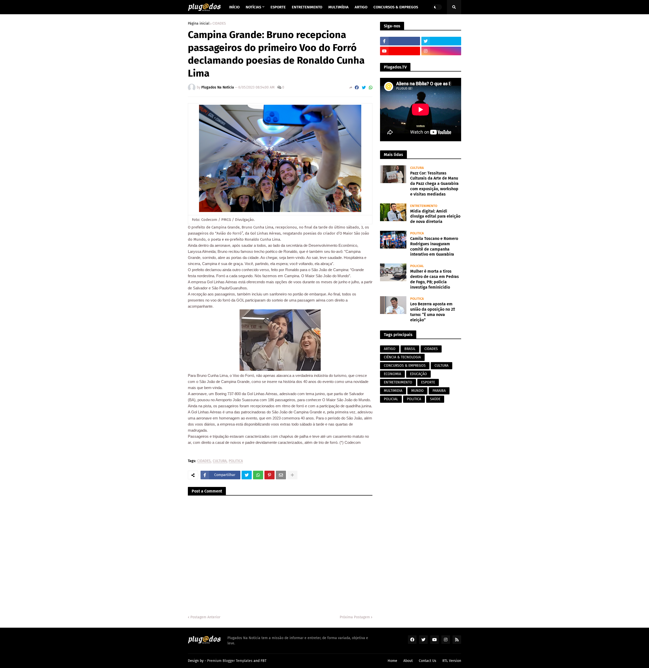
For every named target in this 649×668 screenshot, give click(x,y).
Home (392, 661)
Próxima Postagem (355, 617)
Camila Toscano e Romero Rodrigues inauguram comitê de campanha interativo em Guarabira (434, 246)
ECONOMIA (392, 374)
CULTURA (220, 461)
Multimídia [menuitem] (338, 7)
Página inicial (198, 23)
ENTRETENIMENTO (398, 382)
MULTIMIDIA (393, 391)
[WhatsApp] (370, 88)
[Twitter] (364, 88)
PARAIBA (439, 391)
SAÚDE (435, 399)
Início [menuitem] (234, 7)
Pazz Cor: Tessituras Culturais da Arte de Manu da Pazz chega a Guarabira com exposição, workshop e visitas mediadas (434, 184)
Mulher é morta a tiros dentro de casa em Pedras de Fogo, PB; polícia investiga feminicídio (434, 279)
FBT (263, 661)
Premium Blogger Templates (230, 661)
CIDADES (219, 23)
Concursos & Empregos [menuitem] (395, 7)
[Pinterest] (269, 475)
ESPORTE (428, 382)
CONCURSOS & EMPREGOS (405, 365)
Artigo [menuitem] (361, 7)
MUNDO (417, 391)
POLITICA (236, 461)
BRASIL (410, 349)
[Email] (281, 475)
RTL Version (451, 661)
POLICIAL (391, 399)
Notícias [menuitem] (253, 7)
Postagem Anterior (205, 617)
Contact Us (427, 661)
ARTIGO (389, 349)
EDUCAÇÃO (418, 374)
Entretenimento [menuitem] (307, 7)
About (408, 661)
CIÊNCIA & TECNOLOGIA (402, 357)
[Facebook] (357, 88)
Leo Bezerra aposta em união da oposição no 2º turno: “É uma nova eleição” (432, 312)
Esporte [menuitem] (278, 7)
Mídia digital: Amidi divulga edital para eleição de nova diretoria (435, 216)
